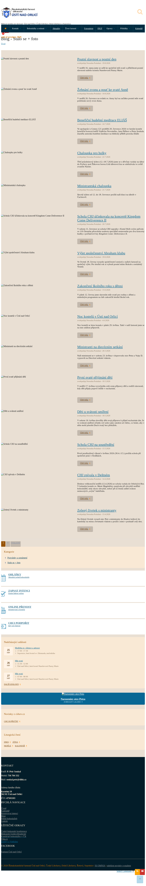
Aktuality (56, 28)
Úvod (3, 44)
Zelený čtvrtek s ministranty (96, 510)
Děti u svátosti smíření (93, 412)
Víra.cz (4, 839)
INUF (100, 28)
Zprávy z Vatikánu (9, 841)
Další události (11, 684)
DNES (6, 742)
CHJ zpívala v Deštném (93, 475)
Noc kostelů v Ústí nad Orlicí (97, 316)
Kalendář (139, 28)
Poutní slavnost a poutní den (96, 59)
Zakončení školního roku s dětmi (100, 286)
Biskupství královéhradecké (13, 834)
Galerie (4, 821)
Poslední (15, 543)
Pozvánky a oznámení (17, 558)
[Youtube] (142, 872)
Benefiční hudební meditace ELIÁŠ (102, 120)
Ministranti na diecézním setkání (100, 347)
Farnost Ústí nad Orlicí (11, 852)
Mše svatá (19, 661)
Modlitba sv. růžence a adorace (27, 648)
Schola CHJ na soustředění (95, 444)
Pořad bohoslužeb (9, 818)
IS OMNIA (100, 865)
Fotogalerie (88, 28)
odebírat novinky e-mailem (119, 865)
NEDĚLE (7, 746)
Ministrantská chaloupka (94, 186)
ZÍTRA (15, 742)
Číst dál (84, 78)
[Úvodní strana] (5, 28)
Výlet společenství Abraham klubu (101, 253)
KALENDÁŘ (20, 746)
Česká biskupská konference (14, 831)
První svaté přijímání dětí (94, 377)
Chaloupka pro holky (91, 153)
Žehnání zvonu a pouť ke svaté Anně (102, 90)
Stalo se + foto (13, 562)
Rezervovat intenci (9, 813)
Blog (3, 816)
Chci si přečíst (11, 721)
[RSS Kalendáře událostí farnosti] (137, 872)
